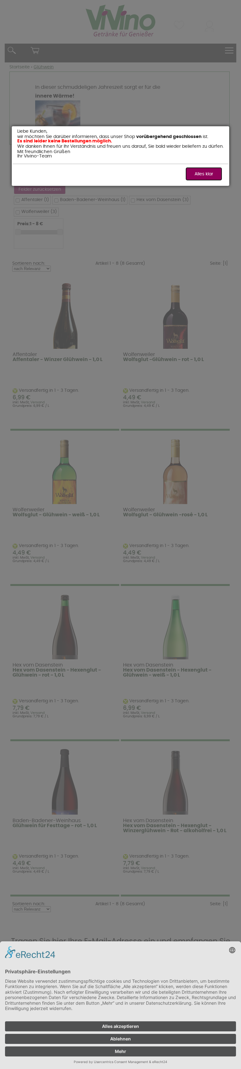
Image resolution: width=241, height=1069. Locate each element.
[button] (204, 174)
